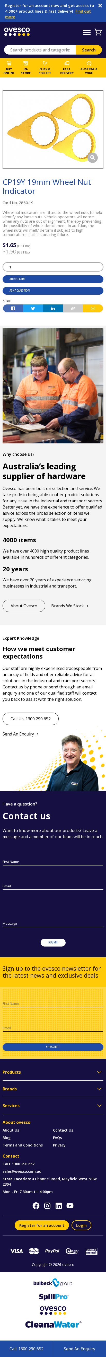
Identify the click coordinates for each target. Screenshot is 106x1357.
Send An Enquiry (18, 734)
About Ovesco (24, 606)
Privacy (59, 1145)
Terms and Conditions (23, 1145)
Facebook (36, 1206)
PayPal (52, 1251)
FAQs (57, 1137)
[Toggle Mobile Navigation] (87, 32)
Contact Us (63, 1130)
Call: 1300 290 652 (26, 1349)
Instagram (47, 1206)
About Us (11, 1130)
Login (81, 1225)
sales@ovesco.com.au (22, 1171)
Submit (53, 942)
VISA (16, 1251)
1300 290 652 (23, 1163)
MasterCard (34, 1251)
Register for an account (41, 1225)
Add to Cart (17, 279)
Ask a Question (20, 290)
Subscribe (53, 1047)
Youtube (70, 1206)
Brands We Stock (67, 606)
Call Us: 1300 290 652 (31, 719)
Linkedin (59, 1206)
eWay (72, 1251)
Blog (7, 1137)
